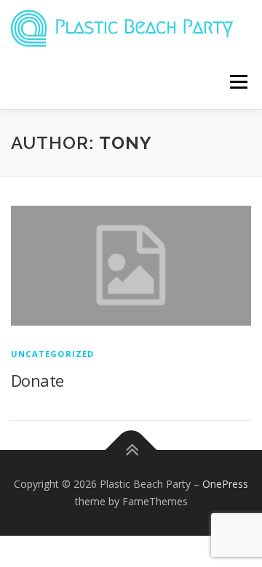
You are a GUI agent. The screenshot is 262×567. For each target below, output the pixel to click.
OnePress (225, 484)
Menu (238, 82)
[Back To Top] (131, 450)
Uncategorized (53, 353)
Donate (37, 380)
